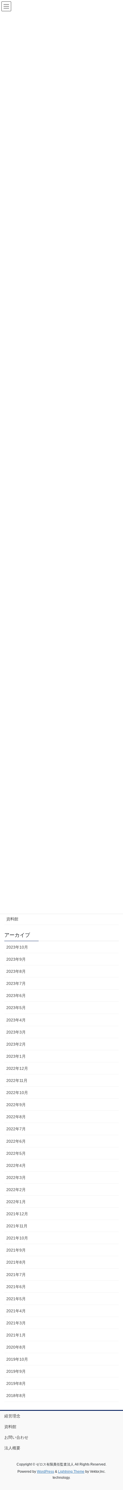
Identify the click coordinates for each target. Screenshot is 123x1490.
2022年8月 (16, 1116)
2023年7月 (16, 983)
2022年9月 (16, 1104)
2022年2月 (16, 1189)
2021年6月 (16, 1286)
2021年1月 (16, 1335)
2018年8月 (16, 1395)
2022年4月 (16, 1165)
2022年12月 (17, 1068)
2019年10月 (17, 1359)
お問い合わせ (16, 1437)
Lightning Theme (71, 1472)
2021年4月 (16, 1311)
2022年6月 (16, 1141)
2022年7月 (16, 1129)
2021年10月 (17, 1238)
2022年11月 (16, 1080)
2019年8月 (16, 1383)
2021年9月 (16, 1250)
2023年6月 (16, 995)
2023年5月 (16, 1007)
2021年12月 (17, 1214)
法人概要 (12, 1448)
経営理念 (12, 1416)
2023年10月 (17, 947)
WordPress (45, 1472)
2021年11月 (16, 1226)
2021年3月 (16, 1323)
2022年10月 (17, 1092)
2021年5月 (16, 1298)
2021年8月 (16, 1262)
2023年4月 (16, 1020)
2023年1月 (16, 1056)
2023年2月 (16, 1044)
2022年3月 (16, 1177)
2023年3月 (16, 1032)
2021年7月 (16, 1274)
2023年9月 (16, 959)
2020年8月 (16, 1347)
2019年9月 (16, 1371)
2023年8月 (16, 971)
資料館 (12, 919)
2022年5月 (16, 1153)
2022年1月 (16, 1201)
